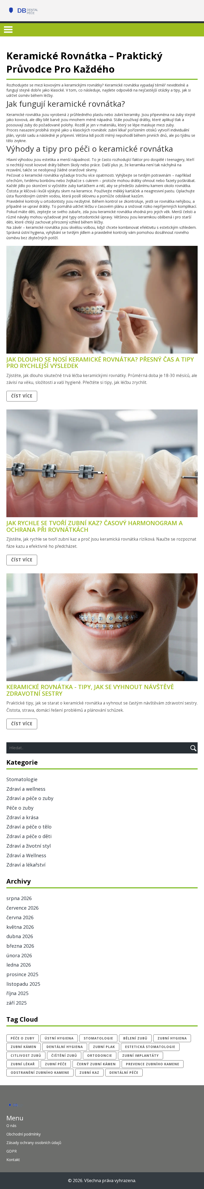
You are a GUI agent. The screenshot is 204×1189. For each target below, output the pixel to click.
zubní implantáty (140, 1055)
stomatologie (98, 1038)
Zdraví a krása (22, 817)
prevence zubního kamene (152, 1064)
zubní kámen (23, 1047)
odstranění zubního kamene (40, 1072)
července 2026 (22, 908)
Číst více (21, 396)
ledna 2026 (18, 965)
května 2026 (20, 927)
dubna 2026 (19, 936)
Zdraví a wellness (25, 789)
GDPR (11, 1151)
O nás (11, 1125)
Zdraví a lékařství (25, 864)
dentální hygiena (64, 1047)
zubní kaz (89, 1072)
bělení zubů (135, 1038)
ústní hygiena (59, 1038)
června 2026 (19, 917)
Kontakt (13, 1159)
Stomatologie (21, 779)
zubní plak (104, 1047)
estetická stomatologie (150, 1047)
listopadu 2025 (23, 984)
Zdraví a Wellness (26, 855)
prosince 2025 (22, 974)
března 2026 (20, 946)
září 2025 (16, 1003)
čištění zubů (64, 1055)
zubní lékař (23, 1064)
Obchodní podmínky (23, 1134)
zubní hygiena (172, 1038)
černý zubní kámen (96, 1064)
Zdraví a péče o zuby (29, 798)
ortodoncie (99, 1055)
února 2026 (19, 955)
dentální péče (123, 1072)
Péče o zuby (19, 808)
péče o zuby (23, 1038)
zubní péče (56, 1064)
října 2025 (17, 993)
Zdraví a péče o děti (29, 836)
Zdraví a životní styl (28, 846)
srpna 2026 (19, 898)
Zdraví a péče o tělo (29, 826)
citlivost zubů (26, 1055)
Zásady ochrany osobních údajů (33, 1142)
